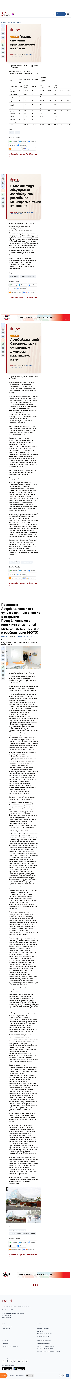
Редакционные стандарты (44, 1333)
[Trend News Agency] (7, 1301)
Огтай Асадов (14, 276)
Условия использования (44, 1343)
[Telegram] (18, 1361)
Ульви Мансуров (27, 562)
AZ (64, 1375)
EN (61, 1375)
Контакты (40, 1331)
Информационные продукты (10, 1346)
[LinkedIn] (22, 1361)
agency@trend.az (6, 1317)
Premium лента (6, 1328)
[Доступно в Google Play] (19, 1368)
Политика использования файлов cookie (48, 1351)
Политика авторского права (45, 1348)
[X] (11, 1361)
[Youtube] (15, 1361)
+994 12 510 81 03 (6, 1315)
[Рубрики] (68, 14)
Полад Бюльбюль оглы (27, 276)
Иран (11, 133)
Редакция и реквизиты (43, 1328)
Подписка (5, 1343)
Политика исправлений (43, 1336)
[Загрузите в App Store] (7, 1368)
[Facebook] (7, 1361)
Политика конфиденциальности (46, 1346)
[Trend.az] (7, 14)
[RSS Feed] (26, 1361)
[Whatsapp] (3, 1361)
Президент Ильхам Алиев (17, 1230)
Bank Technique (14, 562)
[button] (3, 26)
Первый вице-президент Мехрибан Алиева (22, 1233)
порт (17, 133)
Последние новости (7, 1326)
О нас (38, 1326)
